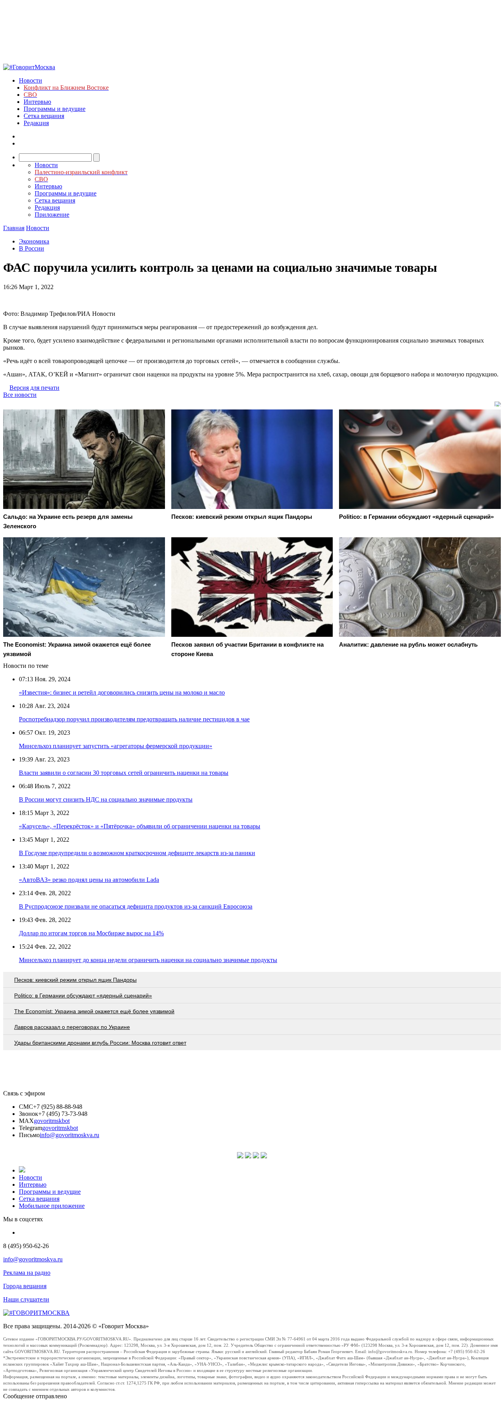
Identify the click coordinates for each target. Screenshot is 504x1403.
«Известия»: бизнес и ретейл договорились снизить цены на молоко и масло (122, 692)
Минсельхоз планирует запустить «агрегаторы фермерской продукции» (115, 746)
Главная (13, 228)
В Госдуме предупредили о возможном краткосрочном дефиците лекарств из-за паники (137, 853)
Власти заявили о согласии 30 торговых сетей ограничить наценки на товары (123, 772)
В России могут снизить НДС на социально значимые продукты (106, 799)
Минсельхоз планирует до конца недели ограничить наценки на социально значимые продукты (148, 960)
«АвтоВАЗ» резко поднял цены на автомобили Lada (89, 879)
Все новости (20, 394)
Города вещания (24, 1286)
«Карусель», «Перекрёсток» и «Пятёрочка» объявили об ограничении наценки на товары (139, 826)
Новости (30, 80)
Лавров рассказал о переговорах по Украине (72, 1027)
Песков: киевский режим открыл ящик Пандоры (75, 980)
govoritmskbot (52, 1120)
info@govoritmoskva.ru (69, 1135)
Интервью (37, 101)
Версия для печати (34, 387)
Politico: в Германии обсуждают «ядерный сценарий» (83, 995)
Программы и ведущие (54, 108)
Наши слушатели (26, 1299)
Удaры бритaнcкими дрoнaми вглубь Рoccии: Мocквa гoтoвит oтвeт (100, 1043)
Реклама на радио (26, 1272)
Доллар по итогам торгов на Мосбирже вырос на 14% (91, 933)
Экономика (34, 241)
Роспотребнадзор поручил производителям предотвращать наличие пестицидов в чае (134, 719)
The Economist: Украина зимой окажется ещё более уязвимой (94, 1011)
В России (31, 248)
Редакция (36, 123)
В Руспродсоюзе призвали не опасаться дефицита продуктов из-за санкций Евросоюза (135, 906)
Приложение (52, 214)
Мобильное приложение (52, 1205)
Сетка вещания (44, 115)
